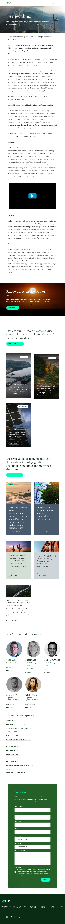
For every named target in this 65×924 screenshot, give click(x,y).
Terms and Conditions (33, 907)
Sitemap (60, 906)
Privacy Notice (43, 907)
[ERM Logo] (9, 2)
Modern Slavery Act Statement (19, 907)
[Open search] (53, 3)
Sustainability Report (6, 907)
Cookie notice (52, 907)
